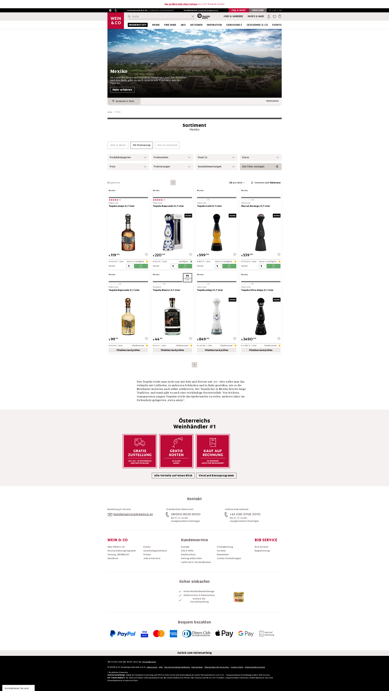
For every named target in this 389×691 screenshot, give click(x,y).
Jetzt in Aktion (118, 145)
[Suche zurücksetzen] (192, 16)
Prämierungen (162, 166)
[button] (110, 10)
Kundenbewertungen (209, 166)
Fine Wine (170, 24)
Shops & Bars (256, 16)
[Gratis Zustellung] (140, 451)
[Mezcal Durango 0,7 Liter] (260, 232)
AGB (161, 667)
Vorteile (221, 550)
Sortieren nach (268, 182)
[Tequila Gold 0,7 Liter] (216, 232)
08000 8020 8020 (186, 514)
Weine (156, 24)
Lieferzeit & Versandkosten (196, 562)
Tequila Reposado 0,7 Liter (168, 206)
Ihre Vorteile (262, 546)
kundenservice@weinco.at (208, 10)
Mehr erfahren (122, 89)
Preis (112, 166)
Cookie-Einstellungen (229, 558)
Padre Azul (113, 203)
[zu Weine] (163, 24)
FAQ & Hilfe (187, 550)
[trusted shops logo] (202, 17)
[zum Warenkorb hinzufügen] (141, 266)
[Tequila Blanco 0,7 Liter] (172, 316)
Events (277, 24)
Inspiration (214, 24)
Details (112, 266)
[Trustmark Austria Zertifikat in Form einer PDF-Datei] (239, 597)
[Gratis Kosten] (176, 451)
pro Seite (235, 182)
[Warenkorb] (280, 16)
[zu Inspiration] (226, 24)
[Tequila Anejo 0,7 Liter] (128, 232)
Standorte (112, 558)
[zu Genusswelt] (246, 24)
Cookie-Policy (237, 667)
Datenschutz (197, 667)
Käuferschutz (188, 554)
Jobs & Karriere (233, 16)
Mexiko (112, 190)
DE (275, 10)
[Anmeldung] (269, 16)
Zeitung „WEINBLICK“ (118, 554)
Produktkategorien (120, 157)
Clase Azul (157, 203)
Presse (147, 554)
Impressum (151, 667)
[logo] (115, 20)
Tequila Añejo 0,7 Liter (210, 290)
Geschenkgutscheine (155, 550)
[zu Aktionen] (206, 24)
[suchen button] (130, 16)
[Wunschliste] (274, 16)
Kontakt (185, 546)
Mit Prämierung (141, 145)
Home (109, 112)
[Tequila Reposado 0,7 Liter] (172, 232)
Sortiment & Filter (124, 101)
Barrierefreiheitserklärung (177, 667)
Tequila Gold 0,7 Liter (209, 206)
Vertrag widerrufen (191, 558)
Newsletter (223, 554)
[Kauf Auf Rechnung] (213, 451)
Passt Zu (202, 157)
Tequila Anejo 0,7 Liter (122, 206)
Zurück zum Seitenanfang (194, 652)
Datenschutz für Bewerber (217, 667)
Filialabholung (225, 546)
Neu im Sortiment (167, 145)
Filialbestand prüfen (128, 350)
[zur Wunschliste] (146, 255)
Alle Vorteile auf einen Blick (173, 475)
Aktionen (196, 24)
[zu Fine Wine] (180, 24)
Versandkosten (149, 662)
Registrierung (262, 550)
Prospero (157, 287)
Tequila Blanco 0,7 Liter (166, 290)
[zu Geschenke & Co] (272, 24)
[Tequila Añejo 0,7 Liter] (216, 316)
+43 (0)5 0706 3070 (245, 514)
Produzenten (161, 157)
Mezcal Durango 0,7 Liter (255, 206)
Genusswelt (234, 24)
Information (272, 101)
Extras (245, 157)
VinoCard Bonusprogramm (216, 475)
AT (270, 10)
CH (280, 10)
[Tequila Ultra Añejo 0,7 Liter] (260, 316)
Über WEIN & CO (116, 546)
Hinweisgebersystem (255, 667)
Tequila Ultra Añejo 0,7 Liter (257, 290)
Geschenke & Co (257, 24)
